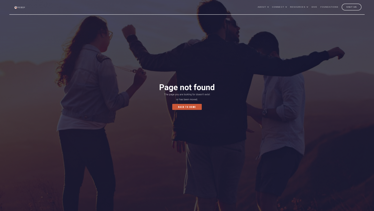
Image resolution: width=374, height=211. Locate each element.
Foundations (329, 7)
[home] (20, 6)
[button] (263, 9)
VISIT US (351, 7)
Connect (278, 7)
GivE (314, 7)
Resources (297, 7)
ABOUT (262, 7)
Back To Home (187, 106)
